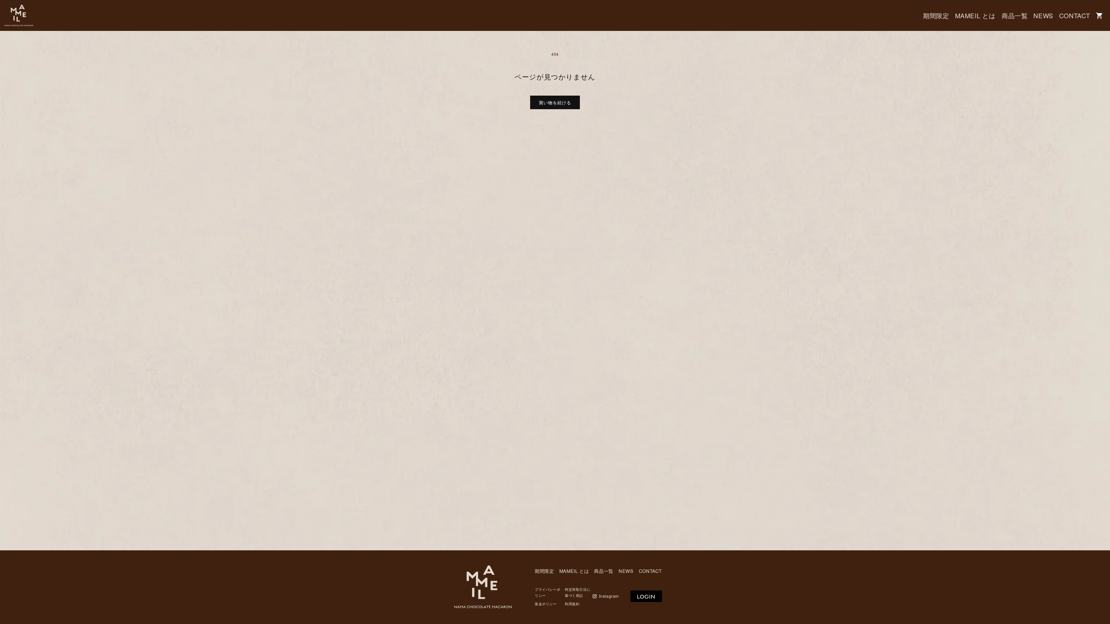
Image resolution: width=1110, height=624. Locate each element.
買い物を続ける (555, 102)
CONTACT (1074, 15)
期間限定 (936, 15)
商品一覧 (1015, 15)
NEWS (1043, 15)
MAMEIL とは (975, 15)
